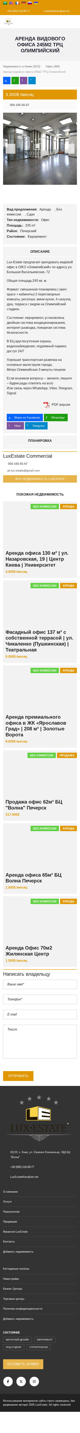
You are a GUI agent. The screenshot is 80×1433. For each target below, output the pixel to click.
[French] (17, 3)
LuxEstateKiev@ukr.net (56, 11)
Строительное (38, 1347)
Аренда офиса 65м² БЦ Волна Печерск (34, 878)
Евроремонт (37, 236)
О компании (10, 1191)
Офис (45, 220)
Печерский (28, 231)
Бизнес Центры (12, 1288)
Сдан (31, 214)
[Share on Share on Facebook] (6, 80)
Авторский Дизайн (17, 1339)
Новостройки (11, 1278)
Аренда (45, 209)
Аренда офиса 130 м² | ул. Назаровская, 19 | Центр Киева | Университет (37, 559)
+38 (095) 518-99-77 (18, 11)
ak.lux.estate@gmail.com (23, 470)
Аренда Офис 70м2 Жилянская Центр (29, 951)
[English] (11, 3)
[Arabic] (5, 3)
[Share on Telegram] (32, 80)
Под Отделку (14, 1347)
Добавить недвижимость (18, 1251)
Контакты (9, 1241)
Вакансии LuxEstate (15, 1231)
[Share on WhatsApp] (15, 80)
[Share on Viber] (23, 80)
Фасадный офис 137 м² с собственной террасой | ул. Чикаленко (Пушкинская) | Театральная (39, 641)
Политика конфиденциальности (22, 1308)
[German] (24, 3)
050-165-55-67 (19, 104)
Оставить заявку (23, 1364)
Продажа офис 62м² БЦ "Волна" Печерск (34, 805)
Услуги (7, 1201)
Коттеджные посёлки (16, 1268)
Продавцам (10, 1221)
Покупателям (11, 1211)
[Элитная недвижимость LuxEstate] (7, 21)
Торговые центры (13, 1298)
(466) (53, 66)
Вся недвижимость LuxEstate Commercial (40, 480)
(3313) (21, 66)
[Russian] (30, 3)
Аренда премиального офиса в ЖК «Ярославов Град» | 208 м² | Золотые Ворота (36, 725)
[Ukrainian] (36, 3)
